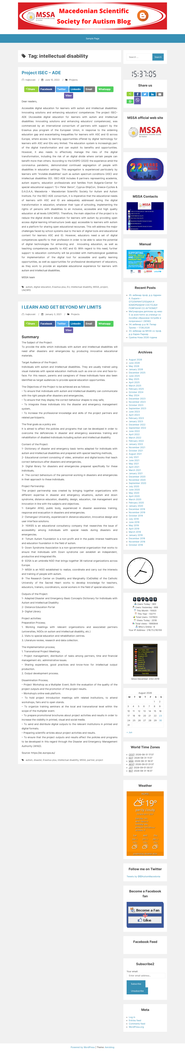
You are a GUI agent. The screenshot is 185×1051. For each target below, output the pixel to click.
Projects (73, 79)
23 (160, 715)
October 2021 (136, 450)
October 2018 (136, 545)
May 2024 (134, 395)
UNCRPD (26, 290)
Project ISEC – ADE (41, 72)
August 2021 (135, 453)
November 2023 (137, 401)
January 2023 (136, 421)
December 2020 (137, 476)
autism (29, 287)
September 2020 (137, 483)
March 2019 (135, 532)
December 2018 (137, 538)
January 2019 (136, 535)
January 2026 (136, 369)
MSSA (96, 287)
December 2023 (137, 398)
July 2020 (134, 486)
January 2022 (136, 444)
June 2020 (134, 489)
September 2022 (137, 427)
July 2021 (134, 457)
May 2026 (134, 366)
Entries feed (135, 1020)
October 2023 (136, 405)
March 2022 (135, 437)
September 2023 (137, 408)
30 (160, 720)
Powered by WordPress (83, 1047)
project (104, 287)
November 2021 (137, 447)
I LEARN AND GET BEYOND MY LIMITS (61, 307)
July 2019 (134, 519)
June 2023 (134, 411)
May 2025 (134, 379)
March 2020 (135, 499)
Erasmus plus (59, 287)
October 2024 (136, 392)
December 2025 (137, 372)
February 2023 (136, 418)
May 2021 (134, 463)
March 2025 (135, 385)
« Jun (129, 732)
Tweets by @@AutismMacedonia (143, 876)
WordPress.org (136, 1027)
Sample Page (92, 38)
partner (91, 760)
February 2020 (136, 502)
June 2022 (134, 431)
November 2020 (137, 480)
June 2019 (134, 522)
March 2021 (135, 470)
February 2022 (136, 440)
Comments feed (137, 1023)
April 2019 (134, 528)
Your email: (132, 971)
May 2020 (134, 493)
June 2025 (134, 375)
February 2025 (136, 388)
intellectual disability (81, 287)
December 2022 (137, 424)
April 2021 (134, 467)
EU (68, 287)
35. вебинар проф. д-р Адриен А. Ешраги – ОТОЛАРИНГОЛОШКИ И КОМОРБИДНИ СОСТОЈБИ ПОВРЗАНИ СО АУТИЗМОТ (145, 301)
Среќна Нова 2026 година (143, 337)
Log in (132, 1017)
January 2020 (136, 506)
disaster (38, 760)
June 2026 (134, 362)
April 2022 (134, 434)
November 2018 (137, 541)
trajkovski (30, 79)
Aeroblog (109, 1047)
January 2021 (136, 473)
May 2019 (134, 525)
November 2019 (137, 512)
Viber (68, 95)
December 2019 (137, 509)
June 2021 (134, 460)
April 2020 (134, 496)
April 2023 (134, 414)
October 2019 (136, 515)
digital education (42, 287)
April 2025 (134, 382)
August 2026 (135, 359)
